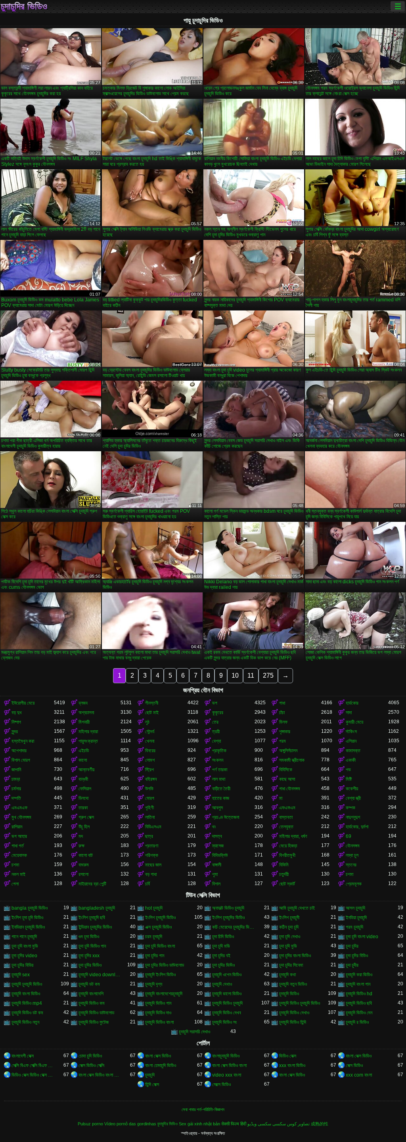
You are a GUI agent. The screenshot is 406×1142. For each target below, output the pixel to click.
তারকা (83, 808)
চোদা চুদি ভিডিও (90, 1056)
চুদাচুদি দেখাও (222, 984)
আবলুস (217, 808)
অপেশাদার (19, 750)
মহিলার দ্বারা (88, 731)
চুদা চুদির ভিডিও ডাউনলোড (164, 965)
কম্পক (350, 808)
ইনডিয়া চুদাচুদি (356, 917)
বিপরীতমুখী (287, 855)
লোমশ (150, 760)
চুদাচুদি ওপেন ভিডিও (226, 974)
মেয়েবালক (19, 855)
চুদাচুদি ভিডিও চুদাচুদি (227, 1003)
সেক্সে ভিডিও (221, 1084)
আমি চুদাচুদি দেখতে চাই (297, 908)
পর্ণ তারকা (219, 769)
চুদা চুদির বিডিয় (22, 965)
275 (268, 675)
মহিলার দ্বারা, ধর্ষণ (293, 836)
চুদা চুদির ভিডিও (90, 965)
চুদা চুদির (352, 946)
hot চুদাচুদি (154, 908)
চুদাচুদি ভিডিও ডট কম (27, 1013)
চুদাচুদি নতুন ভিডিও (293, 984)
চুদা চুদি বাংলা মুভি (24, 946)
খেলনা (149, 741)
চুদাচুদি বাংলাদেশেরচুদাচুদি (163, 993)
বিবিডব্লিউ (220, 855)
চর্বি (147, 884)
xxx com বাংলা (359, 1075)
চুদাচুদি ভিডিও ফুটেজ (94, 1022)
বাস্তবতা (286, 817)
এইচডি (84, 750)
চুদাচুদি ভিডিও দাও (158, 1013)
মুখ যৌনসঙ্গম (21, 817)
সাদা (349, 712)
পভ (348, 769)
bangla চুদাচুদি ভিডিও (29, 908)
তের (215, 722)
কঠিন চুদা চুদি (289, 927)
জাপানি (16, 769)
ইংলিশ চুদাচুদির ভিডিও (228, 917)
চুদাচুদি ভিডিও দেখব (226, 1013)
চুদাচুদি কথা (287, 974)
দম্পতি (16, 798)
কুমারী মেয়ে (354, 722)
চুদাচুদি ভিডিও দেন (359, 1013)
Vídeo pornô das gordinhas (130, 1123)
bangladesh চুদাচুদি (97, 908)
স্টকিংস (351, 731)
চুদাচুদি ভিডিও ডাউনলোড (96, 1013)
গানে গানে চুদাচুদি (24, 936)
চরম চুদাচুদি (153, 936)
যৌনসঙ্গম (353, 846)
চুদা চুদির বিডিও (357, 955)
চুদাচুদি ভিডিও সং (224, 1022)
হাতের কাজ (220, 798)
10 (235, 675)
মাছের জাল (153, 865)
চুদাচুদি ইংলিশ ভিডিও (160, 974)
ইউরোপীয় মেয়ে (22, 703)
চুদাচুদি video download (100, 974)
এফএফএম (287, 808)
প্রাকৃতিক (219, 750)
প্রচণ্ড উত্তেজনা (225, 817)
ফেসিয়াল (85, 788)
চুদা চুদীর (352, 965)
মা (280, 798)
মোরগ (149, 798)
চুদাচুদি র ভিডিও (357, 1022)
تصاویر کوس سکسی (291, 1123)
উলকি (149, 788)
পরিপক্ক (151, 855)
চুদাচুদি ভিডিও (289, 993)
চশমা (15, 865)
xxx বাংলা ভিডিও (292, 1065)
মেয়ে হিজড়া (288, 846)
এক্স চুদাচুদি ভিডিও (158, 927)
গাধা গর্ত (17, 846)
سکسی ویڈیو (259, 1123)
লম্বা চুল (352, 855)
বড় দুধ (16, 712)
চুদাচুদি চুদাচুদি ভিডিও (26, 984)
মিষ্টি (349, 779)
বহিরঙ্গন (151, 779)
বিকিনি (283, 865)
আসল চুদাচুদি (355, 908)
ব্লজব (83, 703)
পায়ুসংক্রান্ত (88, 741)
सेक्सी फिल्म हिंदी (233, 1123)
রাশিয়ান (16, 827)
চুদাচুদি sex (20, 974)
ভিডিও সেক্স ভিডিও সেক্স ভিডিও (32, 1075)
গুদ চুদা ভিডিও (89, 936)
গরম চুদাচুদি (354, 927)
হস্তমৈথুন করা (22, 741)
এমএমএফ (19, 808)
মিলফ (283, 722)
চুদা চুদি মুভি (288, 946)
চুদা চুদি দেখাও (289, 936)
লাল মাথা (218, 779)
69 (348, 836)
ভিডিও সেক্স (287, 1056)
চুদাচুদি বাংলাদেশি (91, 993)
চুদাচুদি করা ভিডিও (359, 974)
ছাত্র (149, 836)
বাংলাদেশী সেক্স (22, 1056)
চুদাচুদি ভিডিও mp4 (26, 1003)
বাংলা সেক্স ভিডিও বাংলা (229, 1065)
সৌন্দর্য (149, 731)
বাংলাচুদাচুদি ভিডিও (225, 1056)
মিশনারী (84, 722)
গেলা (15, 884)
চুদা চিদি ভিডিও (223, 936)
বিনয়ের (150, 750)
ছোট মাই (152, 712)
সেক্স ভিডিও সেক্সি (91, 1065)
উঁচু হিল (84, 827)
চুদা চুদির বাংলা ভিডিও (295, 955)
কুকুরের (217, 712)
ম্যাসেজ (218, 846)
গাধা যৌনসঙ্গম (289, 788)
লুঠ (147, 722)
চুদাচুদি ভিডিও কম (92, 1003)
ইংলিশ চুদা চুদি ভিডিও (27, 917)
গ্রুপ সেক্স (86, 817)
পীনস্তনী (151, 703)
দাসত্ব (217, 836)
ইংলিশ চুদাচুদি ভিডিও (160, 917)
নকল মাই (18, 874)
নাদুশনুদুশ (353, 817)
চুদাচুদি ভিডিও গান (158, 1003)
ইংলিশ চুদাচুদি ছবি (92, 917)
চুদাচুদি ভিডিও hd (359, 993)
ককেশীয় (352, 788)
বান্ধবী (83, 779)
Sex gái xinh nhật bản (199, 1123)
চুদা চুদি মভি (221, 946)
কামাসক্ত (353, 750)
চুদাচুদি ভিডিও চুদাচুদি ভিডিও (299, 1003)
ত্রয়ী (216, 731)
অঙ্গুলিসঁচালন (288, 750)
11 (250, 675)
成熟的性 (319, 1123)
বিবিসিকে (285, 769)
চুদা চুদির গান (154, 955)
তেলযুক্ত (286, 827)
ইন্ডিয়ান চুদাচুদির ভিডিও (95, 927)
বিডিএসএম (153, 827)
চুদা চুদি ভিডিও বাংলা (160, 946)
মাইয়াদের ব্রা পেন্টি (92, 884)
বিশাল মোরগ (20, 760)
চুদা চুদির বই (221, 955)
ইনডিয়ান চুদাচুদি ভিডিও (28, 927)
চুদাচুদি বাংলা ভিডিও (25, 993)
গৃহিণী (149, 808)
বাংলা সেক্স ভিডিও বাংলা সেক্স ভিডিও (100, 1075)
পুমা (215, 874)
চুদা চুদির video (24, 955)
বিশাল (216, 884)
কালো (83, 760)
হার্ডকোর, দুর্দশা (357, 827)
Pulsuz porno (90, 1123)
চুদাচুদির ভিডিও (24, 6)
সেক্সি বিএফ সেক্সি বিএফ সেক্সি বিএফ (32, 1065)
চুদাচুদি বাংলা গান (358, 984)
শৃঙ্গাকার (284, 731)
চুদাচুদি (150, 1075)
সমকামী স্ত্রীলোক (291, 760)
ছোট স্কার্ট (287, 884)
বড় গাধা (151, 874)
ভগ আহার (19, 836)
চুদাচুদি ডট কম (89, 984)
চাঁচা (282, 712)
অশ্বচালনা (86, 712)
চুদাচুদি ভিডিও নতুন (25, 1022)
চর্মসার (16, 788)
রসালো (83, 874)
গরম (282, 741)
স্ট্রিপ (149, 769)
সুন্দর (14, 731)
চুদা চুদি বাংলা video (362, 936)
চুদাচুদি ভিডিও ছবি (359, 1003)
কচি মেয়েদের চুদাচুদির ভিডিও (233, 927)
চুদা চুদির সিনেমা (291, 965)
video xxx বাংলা (226, 1075)
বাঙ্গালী (216, 865)
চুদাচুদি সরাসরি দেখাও (194, 1032)
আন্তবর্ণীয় (86, 769)
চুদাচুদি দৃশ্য (153, 984)
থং (214, 827)
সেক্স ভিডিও (354, 1065)
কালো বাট (86, 855)
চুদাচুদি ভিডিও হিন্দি (292, 1022)
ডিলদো (83, 798)
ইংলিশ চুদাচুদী (289, 917)
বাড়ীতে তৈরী (221, 788)
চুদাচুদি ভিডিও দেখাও (294, 1013)
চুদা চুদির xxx (89, 955)
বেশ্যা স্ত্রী (353, 798)
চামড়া (15, 779)
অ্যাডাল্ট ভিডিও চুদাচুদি (228, 908)
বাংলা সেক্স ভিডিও (158, 1056)
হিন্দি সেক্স (152, 1084)
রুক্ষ (81, 846)
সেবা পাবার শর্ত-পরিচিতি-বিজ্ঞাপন (203, 1109)
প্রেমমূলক (354, 884)
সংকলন (217, 760)
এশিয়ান (351, 741)
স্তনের (351, 865)
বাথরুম (84, 865)
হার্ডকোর (352, 703)
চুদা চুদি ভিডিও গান (92, 946)
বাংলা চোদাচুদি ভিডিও (160, 1065)
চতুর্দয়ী (284, 874)
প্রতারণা (151, 846)
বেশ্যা (216, 741)
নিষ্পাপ (16, 722)
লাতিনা (150, 817)
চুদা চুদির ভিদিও (223, 965)
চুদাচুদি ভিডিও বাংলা (159, 1022)
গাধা (282, 703)
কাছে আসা (287, 779)
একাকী (351, 760)
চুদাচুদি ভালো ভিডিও (226, 993)
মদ (81, 836)
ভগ (214, 703)
